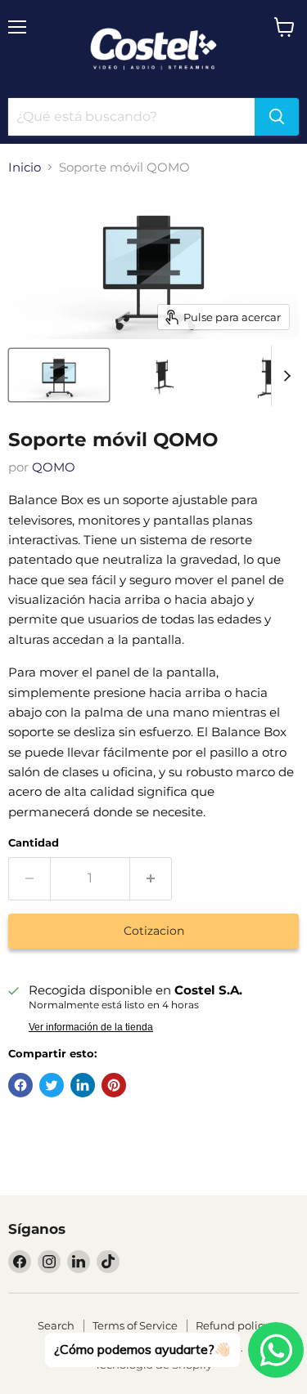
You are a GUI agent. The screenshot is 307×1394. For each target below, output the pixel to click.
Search (56, 1325)
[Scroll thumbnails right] (284, 376)
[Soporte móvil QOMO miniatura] (59, 375)
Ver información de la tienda (91, 1027)
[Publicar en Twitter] (51, 1085)
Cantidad (33, 843)
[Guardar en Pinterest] (114, 1085)
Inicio (24, 167)
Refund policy (232, 1325)
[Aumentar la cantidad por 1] (151, 878)
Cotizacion (154, 930)
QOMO (53, 467)
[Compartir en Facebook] (20, 1085)
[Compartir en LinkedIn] (82, 1085)
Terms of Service (135, 1325)
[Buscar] (277, 117)
